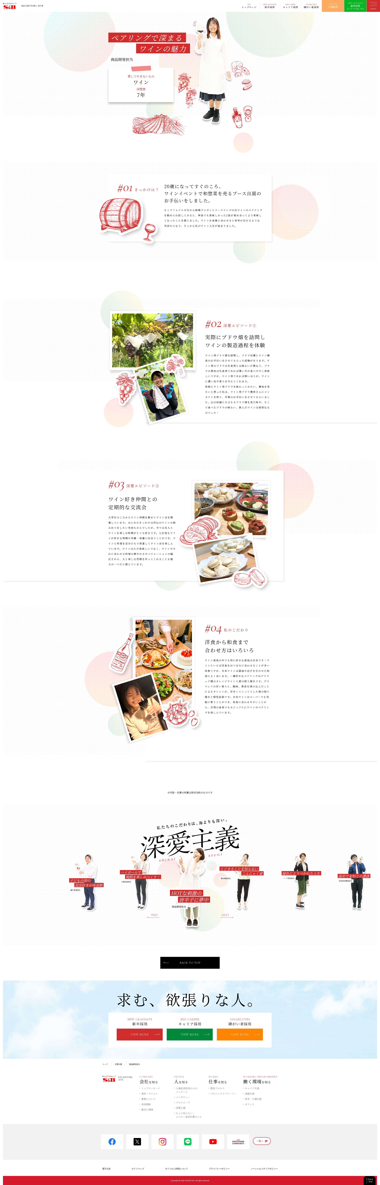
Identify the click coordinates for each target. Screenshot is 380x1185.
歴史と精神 (147, 1109)
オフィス (249, 1104)
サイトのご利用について (176, 1169)
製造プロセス (217, 1088)
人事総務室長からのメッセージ (186, 1090)
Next (227, 916)
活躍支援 (249, 1093)
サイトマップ (138, 1169)
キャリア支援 (252, 1088)
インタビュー (183, 1097)
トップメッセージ (150, 1088)
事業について (148, 1099)
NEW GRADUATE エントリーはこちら (355, 6)
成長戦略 (146, 1104)
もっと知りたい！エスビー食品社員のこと (189, 1114)
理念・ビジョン (149, 1093)
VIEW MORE (140, 1034)
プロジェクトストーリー (223, 1093)
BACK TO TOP (190, 963)
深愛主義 (180, 1108)
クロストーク (183, 1102)
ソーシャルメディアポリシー (264, 1169)
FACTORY (333, 5)
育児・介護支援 (253, 1099)
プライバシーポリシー (219, 1169)
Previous (153, 916)
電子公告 (106, 1169)
